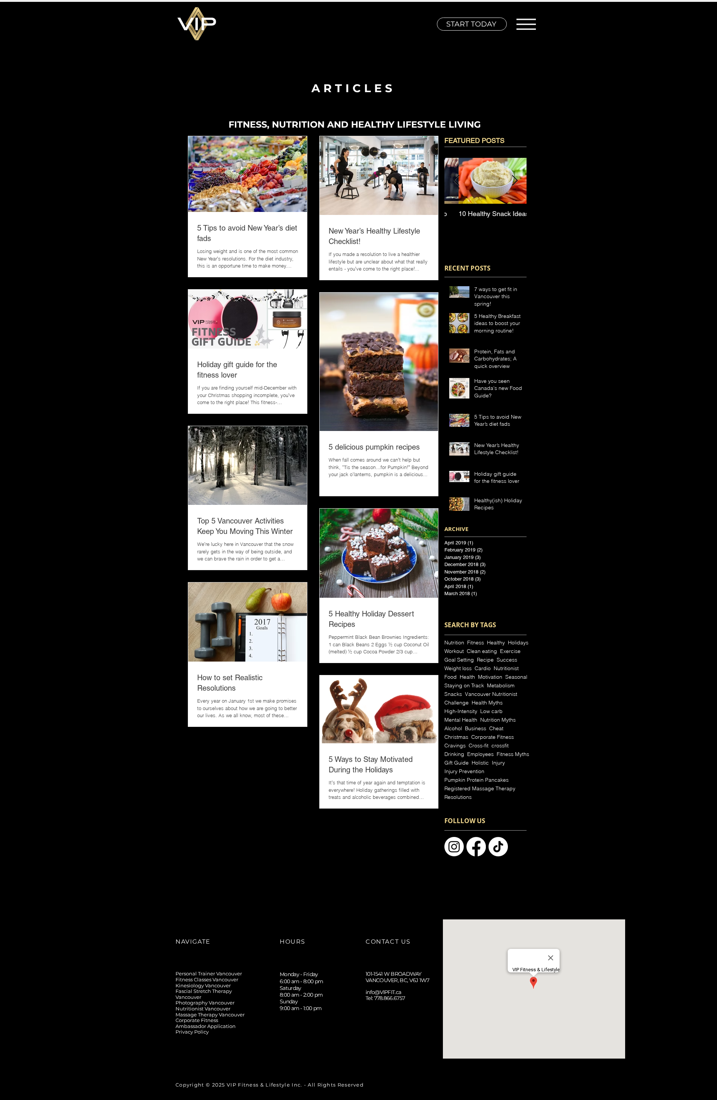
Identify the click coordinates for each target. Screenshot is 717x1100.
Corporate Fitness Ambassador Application (206, 1023)
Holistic (480, 763)
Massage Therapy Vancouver (210, 1015)
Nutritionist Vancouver (203, 1009)
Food (450, 677)
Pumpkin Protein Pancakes (476, 780)
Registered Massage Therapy (479, 788)
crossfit (500, 746)
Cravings (455, 746)
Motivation (490, 677)
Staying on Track (464, 685)
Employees (480, 754)
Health (467, 677)
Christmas (456, 737)
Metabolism (501, 685)
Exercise (510, 651)
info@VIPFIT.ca (383, 992)
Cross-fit (478, 746)
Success (507, 660)
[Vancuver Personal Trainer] (498, 846)
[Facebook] (405, 1049)
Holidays (518, 643)
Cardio (483, 668)
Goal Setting (459, 660)
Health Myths (487, 703)
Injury (498, 763)
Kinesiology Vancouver (203, 985)
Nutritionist (506, 668)
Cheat (496, 728)
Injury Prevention (464, 771)
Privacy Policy (192, 1032)
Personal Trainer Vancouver (209, 973)
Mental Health (460, 720)
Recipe (485, 660)
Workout (454, 651)
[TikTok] (388, 1049)
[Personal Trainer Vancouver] (454, 846)
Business (475, 728)
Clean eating (482, 651)
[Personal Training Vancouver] (476, 846)
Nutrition (454, 643)
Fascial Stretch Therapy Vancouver (204, 994)
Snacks (453, 694)
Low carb (491, 711)
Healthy (496, 643)
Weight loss (458, 668)
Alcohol (453, 728)
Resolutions (458, 797)
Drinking (454, 754)
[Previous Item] (456, 181)
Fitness (475, 643)
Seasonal (516, 677)
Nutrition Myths (498, 720)
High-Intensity (460, 711)
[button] (526, 24)
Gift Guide (456, 763)
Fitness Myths (513, 754)
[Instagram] (371, 1049)
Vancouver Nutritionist (491, 694)
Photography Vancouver (205, 1003)
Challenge (456, 703)
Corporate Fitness (492, 737)
